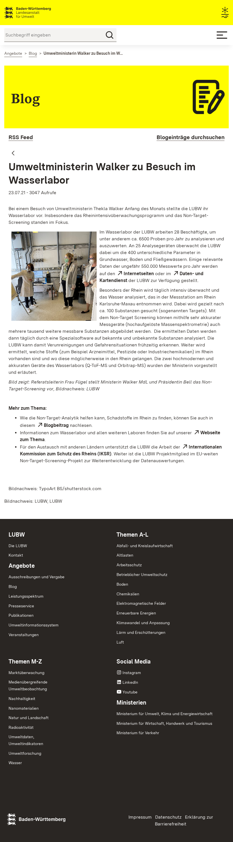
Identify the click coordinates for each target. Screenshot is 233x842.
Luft (120, 642)
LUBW (17, 534)
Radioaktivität (21, 727)
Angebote (22, 565)
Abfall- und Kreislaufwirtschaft (144, 545)
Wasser (15, 762)
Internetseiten (139, 273)
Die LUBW (18, 545)
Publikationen (21, 615)
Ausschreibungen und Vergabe (37, 577)
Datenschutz (168, 817)
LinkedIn (130, 682)
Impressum (140, 817)
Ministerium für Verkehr (137, 733)
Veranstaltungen (24, 634)
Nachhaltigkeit (22, 698)
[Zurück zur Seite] (13, 153)
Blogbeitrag (56, 425)
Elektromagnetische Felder (141, 603)
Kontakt (16, 555)
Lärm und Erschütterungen (140, 632)
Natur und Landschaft (29, 717)
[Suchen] (109, 35)
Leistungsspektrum (26, 596)
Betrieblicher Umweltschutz (141, 574)
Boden (122, 584)
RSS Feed (21, 137)
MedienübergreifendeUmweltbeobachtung (28, 685)
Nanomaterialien (24, 708)
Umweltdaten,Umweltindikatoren (26, 740)
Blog (13, 586)
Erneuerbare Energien (136, 613)
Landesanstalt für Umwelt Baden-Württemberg (38, 12)
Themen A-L (132, 534)
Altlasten (124, 555)
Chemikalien (127, 594)
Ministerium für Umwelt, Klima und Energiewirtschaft (164, 713)
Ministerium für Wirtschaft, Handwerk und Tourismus (164, 723)
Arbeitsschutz (129, 565)
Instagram (131, 672)
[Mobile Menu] (222, 35)
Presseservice (21, 606)
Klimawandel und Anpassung (143, 622)
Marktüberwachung (26, 672)
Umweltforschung (25, 753)
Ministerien (131, 702)
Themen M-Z (25, 661)
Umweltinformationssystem (34, 625)
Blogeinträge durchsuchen (190, 137)
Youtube (130, 692)
